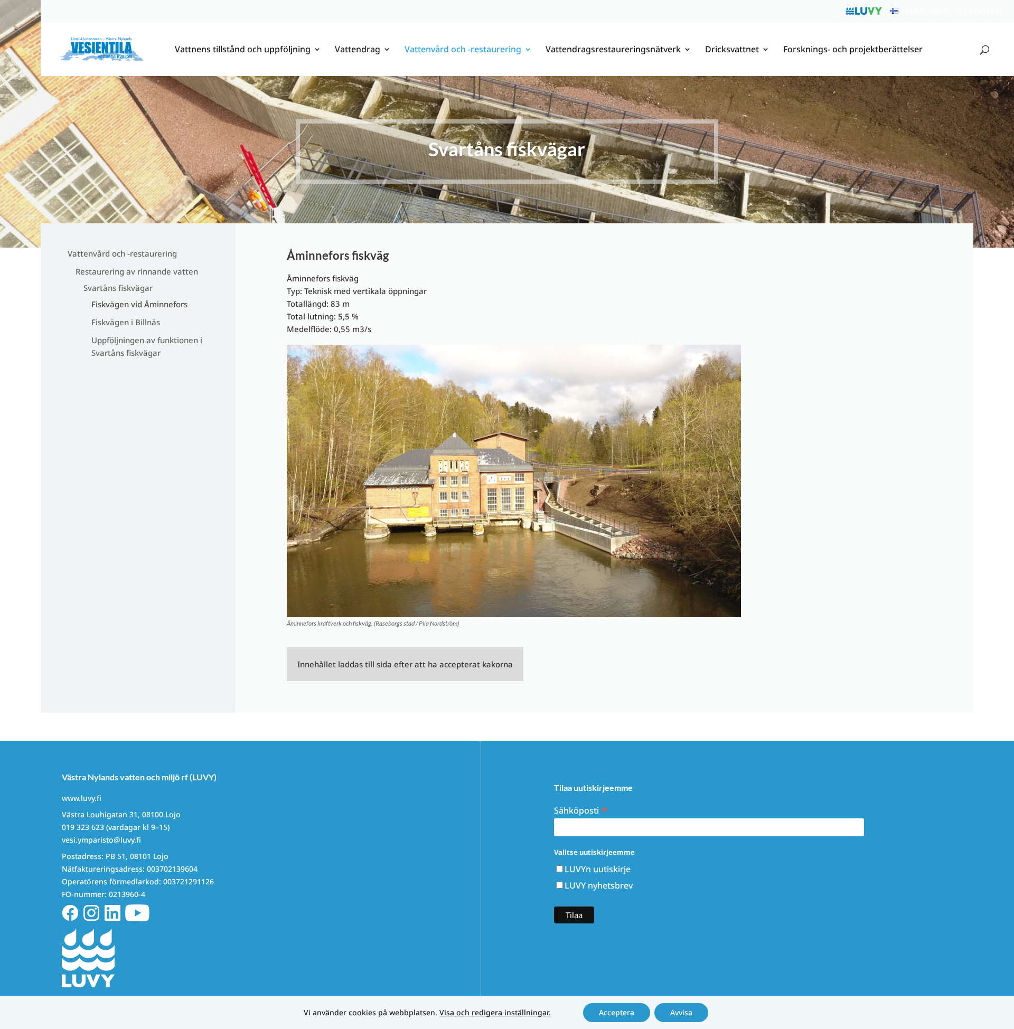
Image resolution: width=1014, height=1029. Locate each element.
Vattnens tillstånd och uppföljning (243, 50)
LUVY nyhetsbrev (599, 885)
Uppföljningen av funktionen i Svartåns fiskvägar (146, 346)
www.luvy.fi (81, 798)
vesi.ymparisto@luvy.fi (101, 840)
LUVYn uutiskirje (598, 869)
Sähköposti (581, 810)
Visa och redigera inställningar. (495, 1012)
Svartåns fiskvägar (118, 287)
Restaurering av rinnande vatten (137, 271)
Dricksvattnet (732, 50)
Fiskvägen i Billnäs (125, 322)
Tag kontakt (978, 11)
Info (940, 11)
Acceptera (616, 1012)
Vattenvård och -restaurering (463, 50)
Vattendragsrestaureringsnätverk (613, 50)
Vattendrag (357, 50)
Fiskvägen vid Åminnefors (139, 304)
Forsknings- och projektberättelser (853, 50)
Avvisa (681, 1012)
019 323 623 (83, 827)
